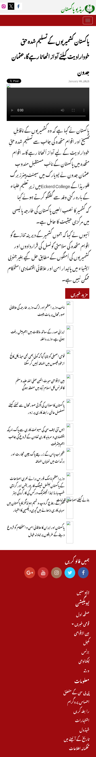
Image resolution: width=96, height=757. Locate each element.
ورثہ (86, 669)
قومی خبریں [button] (81, 623)
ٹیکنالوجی (84, 660)
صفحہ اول (82, 613)
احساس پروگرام (78, 701)
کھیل (86, 641)
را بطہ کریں (81, 710)
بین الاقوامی (81, 632)
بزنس (85, 651)
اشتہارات (82, 719)
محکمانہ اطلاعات (79, 747)
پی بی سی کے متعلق (76, 691)
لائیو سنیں (83, 591)
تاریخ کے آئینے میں (76, 738)
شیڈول (84, 729)
